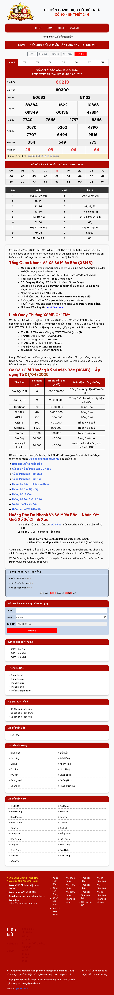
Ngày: (10, 617)
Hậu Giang (16, 839)
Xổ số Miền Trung (19, 583)
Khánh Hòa (65, 764)
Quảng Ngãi (16, 780)
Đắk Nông (65, 758)
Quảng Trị (15, 786)
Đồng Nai (15, 833)
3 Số (24, 156)
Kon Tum (15, 769)
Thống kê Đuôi (40, 484)
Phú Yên (14, 775)
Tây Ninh (64, 850)
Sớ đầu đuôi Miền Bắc (24, 504)
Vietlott (74, 28)
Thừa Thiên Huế (67, 786)
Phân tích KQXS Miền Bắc (27, 509)
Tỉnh (31, 54)
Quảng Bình (66, 775)
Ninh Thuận (65, 769)
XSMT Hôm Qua (18, 653)
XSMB (38, 28)
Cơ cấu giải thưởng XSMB (44, 458)
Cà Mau (64, 822)
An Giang (64, 806)
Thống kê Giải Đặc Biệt (25, 489)
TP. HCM (15, 806)
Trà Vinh (15, 855)
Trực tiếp (80, 54)
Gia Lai (14, 764)
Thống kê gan (17, 679)
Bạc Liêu (64, 811)
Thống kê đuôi (17, 686)
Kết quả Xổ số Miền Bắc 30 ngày (31, 468)
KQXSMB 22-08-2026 (70, 74)
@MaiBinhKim (22, 988)
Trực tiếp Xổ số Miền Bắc (27, 463)
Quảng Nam (66, 780)
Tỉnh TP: (11, 624)
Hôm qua (43, 54)
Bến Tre (63, 817)
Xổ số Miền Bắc (18, 578)
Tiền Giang (16, 850)
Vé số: (10, 610)
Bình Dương (16, 811)
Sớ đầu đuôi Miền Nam (22, 716)
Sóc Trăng (65, 844)
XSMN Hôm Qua (18, 657)
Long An (15, 844)
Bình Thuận (16, 822)
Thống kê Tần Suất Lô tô (27, 499)
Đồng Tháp (65, 833)
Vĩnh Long (65, 855)
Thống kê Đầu (20, 484)
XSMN (61, 28)
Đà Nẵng (15, 758)
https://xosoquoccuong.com (23, 903)
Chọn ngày (67, 54)
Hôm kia (55, 54)
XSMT (50, 28)
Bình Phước (16, 817)
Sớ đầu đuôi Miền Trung (22, 713)
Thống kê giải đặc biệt (22, 690)
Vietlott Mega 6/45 (56, 911)
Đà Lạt (63, 828)
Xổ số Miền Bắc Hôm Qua (27, 473)
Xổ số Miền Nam (19, 587)
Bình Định (15, 753)
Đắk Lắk (64, 753)
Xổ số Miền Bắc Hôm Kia (26, 478)
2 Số (18, 156)
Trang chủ (47, 36)
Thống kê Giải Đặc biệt (85, 895)
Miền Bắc (15, 735)
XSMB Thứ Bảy (48, 74)
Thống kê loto (17, 675)
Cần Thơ (15, 828)
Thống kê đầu (17, 683)
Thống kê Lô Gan (22, 494)
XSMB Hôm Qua (18, 649)
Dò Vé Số (56, 524)
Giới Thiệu (85, 970)
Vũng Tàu (15, 861)
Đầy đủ (11, 156)
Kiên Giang (65, 839)
